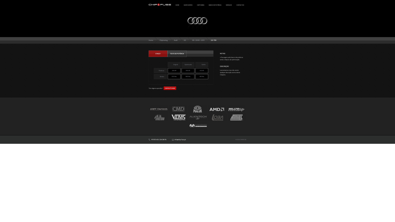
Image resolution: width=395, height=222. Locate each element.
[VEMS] (179, 117)
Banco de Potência (215, 5)
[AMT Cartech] (159, 109)
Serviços (229, 5)
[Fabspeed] (198, 126)
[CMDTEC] (178, 109)
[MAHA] (198, 109)
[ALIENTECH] (198, 117)
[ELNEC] (159, 117)
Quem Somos (188, 5)
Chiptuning (163, 40)
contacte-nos (170, 88)
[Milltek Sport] (236, 109)
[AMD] (217, 109)
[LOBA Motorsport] (217, 117)
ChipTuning (200, 5)
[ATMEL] (237, 117)
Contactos (240, 5)
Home (177, 5)
